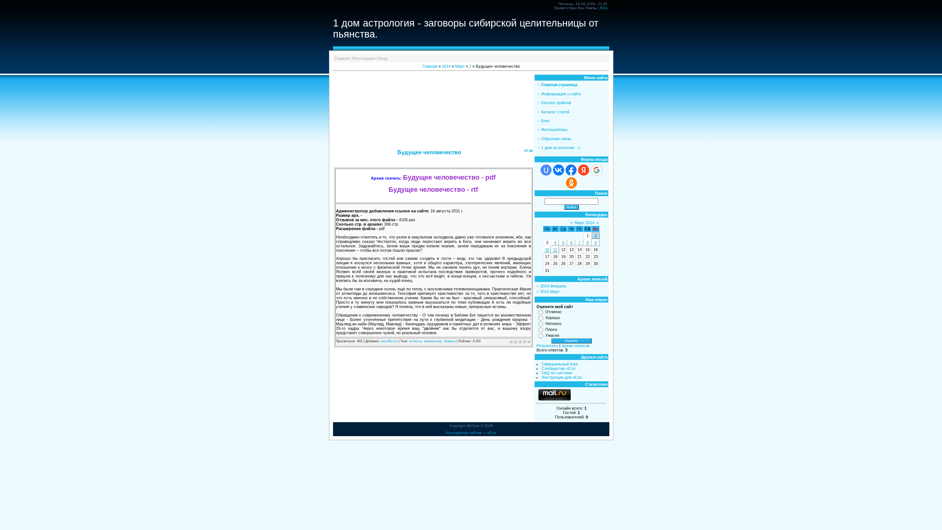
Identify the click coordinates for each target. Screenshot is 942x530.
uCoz (491, 433)
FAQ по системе (557, 373)
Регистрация (363, 58)
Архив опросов (575, 345)
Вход (382, 58)
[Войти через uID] (546, 170)
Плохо (551, 329)
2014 (446, 66)
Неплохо (553, 323)
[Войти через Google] (596, 170)
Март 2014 (584, 222)
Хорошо (552, 317)
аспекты (415, 341)
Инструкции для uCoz (562, 377)
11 (555, 249)
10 (547, 249)
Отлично (553, 312)
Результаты (547, 345)
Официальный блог (560, 364)
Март (460, 66)
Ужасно (552, 335)
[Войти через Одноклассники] (571, 182)
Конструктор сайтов (463, 433)
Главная (342, 58)
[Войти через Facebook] (571, 170)
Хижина (450, 341)
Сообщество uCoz (559, 368)
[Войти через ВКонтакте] (558, 170)
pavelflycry (389, 341)
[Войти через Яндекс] (583, 170)
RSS (604, 8)
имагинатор (433, 341)
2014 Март (550, 291)
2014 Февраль (553, 286)
